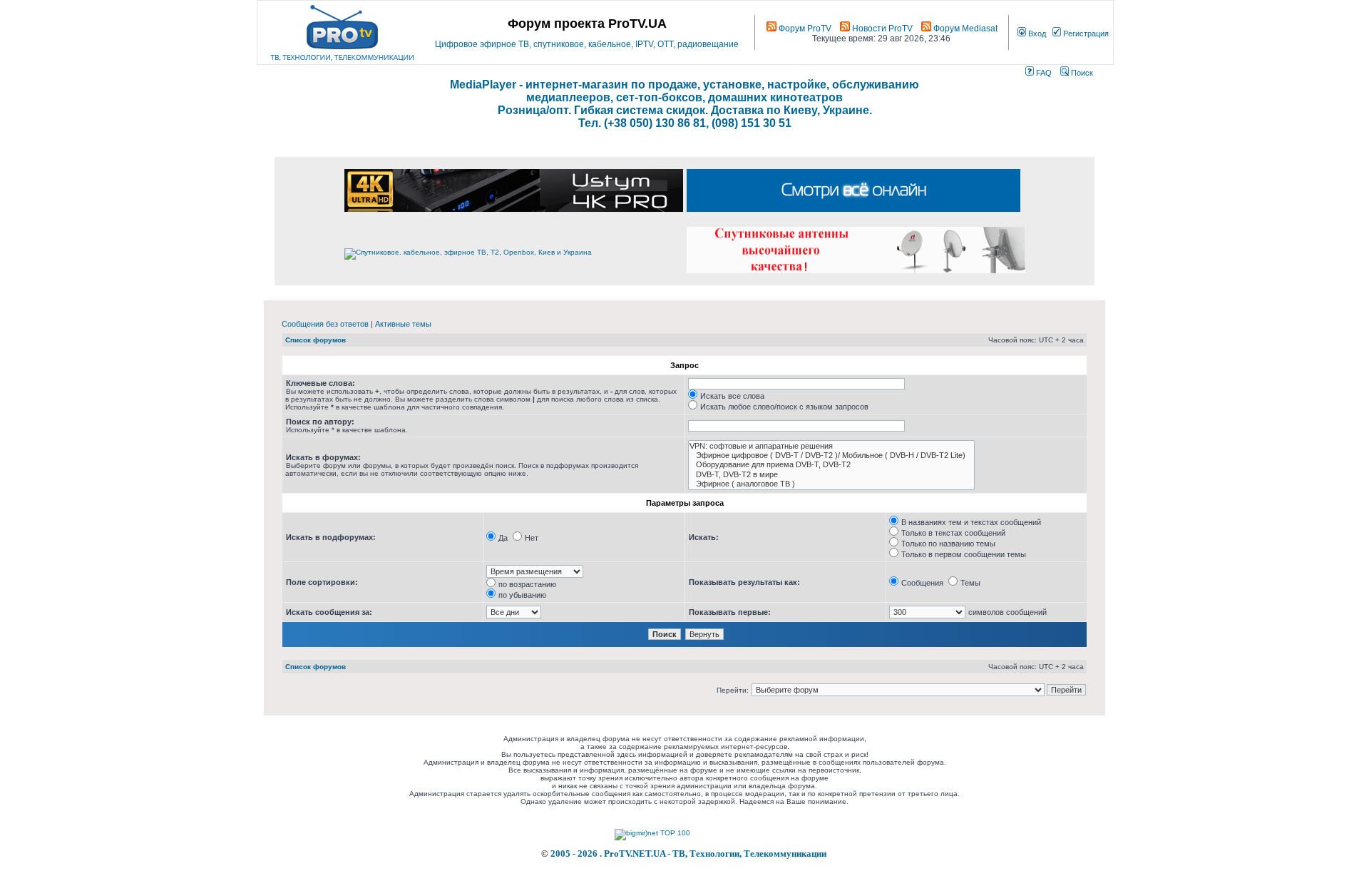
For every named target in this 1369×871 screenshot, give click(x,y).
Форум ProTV (803, 29)
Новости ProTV (881, 29)
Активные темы (403, 324)
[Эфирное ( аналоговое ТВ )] (831, 484)
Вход (1036, 33)
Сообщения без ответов (325, 324)
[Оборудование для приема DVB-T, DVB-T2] (831, 464)
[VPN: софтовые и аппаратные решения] (831, 446)
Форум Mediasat (964, 29)
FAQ (1043, 72)
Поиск (1081, 72)
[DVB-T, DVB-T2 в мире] (831, 474)
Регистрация (1085, 33)
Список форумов (315, 340)
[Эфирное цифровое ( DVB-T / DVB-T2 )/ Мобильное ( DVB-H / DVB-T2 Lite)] (831, 455)
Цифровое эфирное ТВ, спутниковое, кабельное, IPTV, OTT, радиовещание (587, 44)
